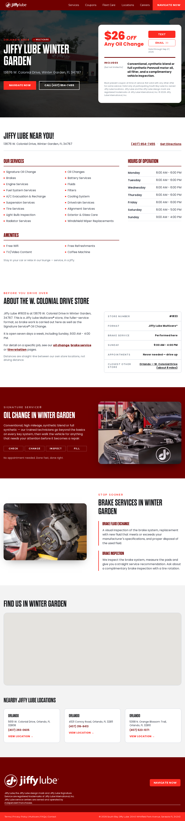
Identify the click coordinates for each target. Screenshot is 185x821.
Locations (128, 5)
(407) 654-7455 (143, 144)
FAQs (43, 816)
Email (159, 42)
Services (73, 5)
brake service (81, 345)
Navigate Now (168, 5)
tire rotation (17, 349)
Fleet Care (108, 5)
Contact (52, 816)
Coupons (90, 5)
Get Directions (170, 144)
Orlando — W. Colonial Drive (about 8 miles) (158, 366)
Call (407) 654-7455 (59, 85)
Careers (145, 5)
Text (162, 34)
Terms (8, 816)
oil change (61, 345)
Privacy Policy (19, 816)
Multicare (34, 816)
